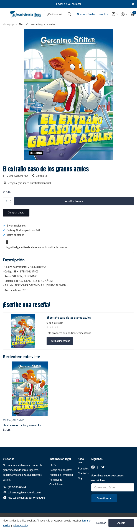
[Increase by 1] (11, 198)
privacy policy (20, 525)
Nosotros (103, 14)
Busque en (69, 14)
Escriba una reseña (60, 340)
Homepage (8, 24)
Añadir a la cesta (74, 201)
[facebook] (98, 467)
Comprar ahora (16, 212)
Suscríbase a (104, 498)
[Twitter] (103, 467)
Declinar (101, 522)
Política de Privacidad (61, 474)
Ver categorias (5, 14)
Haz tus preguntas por (26, 497)
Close (133, 4)
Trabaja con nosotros (60, 469)
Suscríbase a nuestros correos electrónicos (107, 478)
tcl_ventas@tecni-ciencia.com (24, 492)
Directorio (82, 473)
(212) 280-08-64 (17, 487)
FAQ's (52, 465)
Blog (79, 478)
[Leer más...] (115, 14)
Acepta (121, 522)
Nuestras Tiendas (86, 14)
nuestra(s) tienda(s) (40, 182)
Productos (83, 468)
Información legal (60, 459)
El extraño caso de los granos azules (22, 425)
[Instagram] (93, 467)
